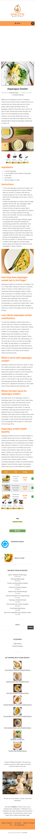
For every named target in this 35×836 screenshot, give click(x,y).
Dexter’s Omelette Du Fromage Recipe (17, 596)
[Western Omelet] (8, 558)
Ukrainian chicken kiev (17, 739)
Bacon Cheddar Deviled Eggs (17, 575)
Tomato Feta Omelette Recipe (17, 751)
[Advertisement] (17, 43)
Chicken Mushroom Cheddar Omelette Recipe (17, 705)
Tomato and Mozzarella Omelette (17, 583)
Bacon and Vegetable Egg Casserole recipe (17, 612)
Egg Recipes (17, 823)
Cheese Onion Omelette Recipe (17, 591)
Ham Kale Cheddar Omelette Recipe (17, 693)
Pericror (25, 832)
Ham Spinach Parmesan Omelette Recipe (17, 670)
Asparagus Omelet (17, 521)
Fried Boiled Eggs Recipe (17, 608)
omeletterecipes (13, 93)
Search (17, 624)
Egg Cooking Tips (19, 825)
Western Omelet (19, 558)
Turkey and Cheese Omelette (17, 587)
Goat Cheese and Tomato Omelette (17, 604)
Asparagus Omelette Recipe (17, 600)
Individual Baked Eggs (17, 579)
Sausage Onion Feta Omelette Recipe (17, 681)
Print (18, 530)
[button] (17, 23)
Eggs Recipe (17, 643)
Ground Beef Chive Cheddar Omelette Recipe (18, 716)
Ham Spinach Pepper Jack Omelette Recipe (17, 728)
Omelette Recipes (18, 95)
